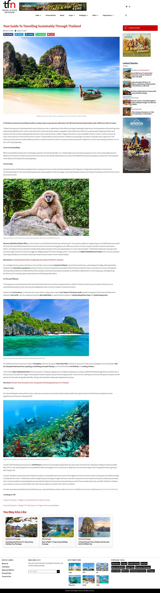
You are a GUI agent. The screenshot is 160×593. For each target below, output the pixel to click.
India (70, 572)
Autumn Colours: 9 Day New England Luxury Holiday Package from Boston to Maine (143, 102)
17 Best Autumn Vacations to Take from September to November (142, 113)
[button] (126, 15)
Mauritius (72, 585)
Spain (84, 585)
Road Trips (130, 567)
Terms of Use (6, 576)
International (51, 15)
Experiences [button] (107, 15)
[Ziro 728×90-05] (53, 6)
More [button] (94, 15)
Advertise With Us (8, 570)
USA (84, 572)
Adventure (116, 563)
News (62, 15)
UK (97, 572)
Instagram (88, 489)
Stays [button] (71, 15)
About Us (5, 563)
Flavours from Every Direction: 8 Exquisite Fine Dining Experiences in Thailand (40, 383)
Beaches (144, 563)
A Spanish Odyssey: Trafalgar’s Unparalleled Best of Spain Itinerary (26, 500)
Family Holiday (134, 563)
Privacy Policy (6, 573)
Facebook (71, 489)
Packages (151, 571)
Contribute (5, 567)
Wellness (125, 571)
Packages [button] (82, 15)
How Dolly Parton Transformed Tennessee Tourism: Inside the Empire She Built (141, 75)
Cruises (124, 563)
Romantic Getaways (143, 567)
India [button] (37, 15)
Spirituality (116, 571)
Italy (97, 585)
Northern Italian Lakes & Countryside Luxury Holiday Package (143, 92)
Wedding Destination (138, 571)
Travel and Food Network (109, 489)
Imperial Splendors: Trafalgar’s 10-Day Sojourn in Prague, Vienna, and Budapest (31, 505)
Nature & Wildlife (118, 567)
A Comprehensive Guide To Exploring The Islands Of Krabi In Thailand (37, 260)
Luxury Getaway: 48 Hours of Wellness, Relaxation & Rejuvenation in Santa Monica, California (143, 84)
